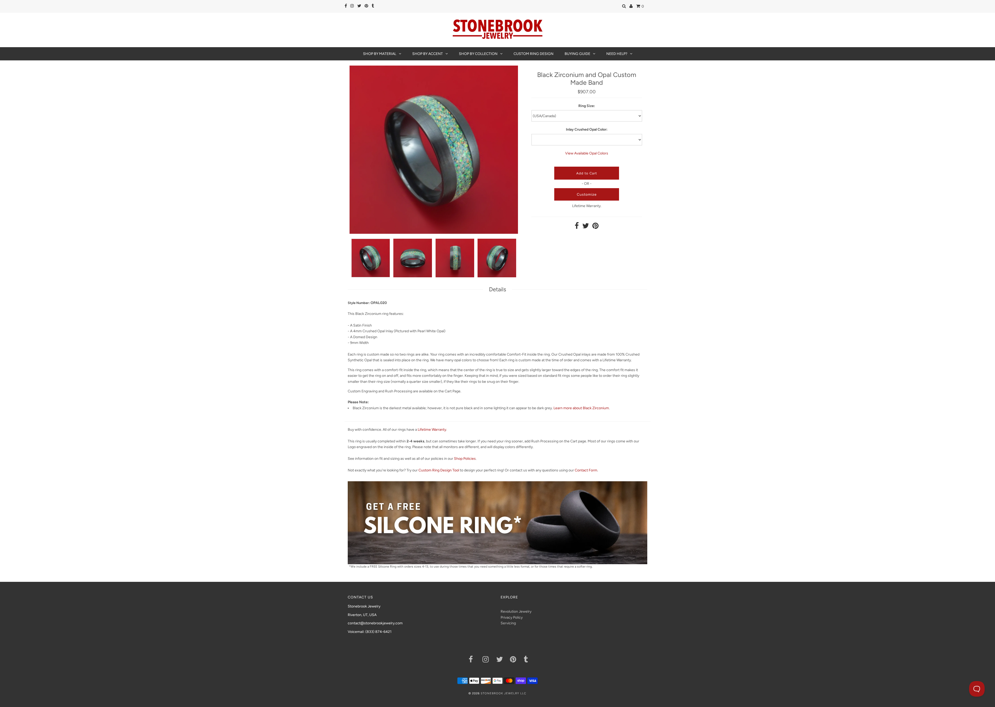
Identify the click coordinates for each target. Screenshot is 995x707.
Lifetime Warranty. (586, 206)
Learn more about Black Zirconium (581, 408)
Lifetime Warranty (432, 429)
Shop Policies (465, 458)
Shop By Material (379, 54)
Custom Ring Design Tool (438, 470)
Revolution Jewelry (516, 611)
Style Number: (359, 303)
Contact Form (586, 470)
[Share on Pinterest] (595, 227)
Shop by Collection (478, 54)
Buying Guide (577, 54)
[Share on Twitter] (585, 227)
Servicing (508, 623)
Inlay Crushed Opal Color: (586, 129)
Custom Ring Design (533, 54)
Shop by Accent (427, 54)
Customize (587, 194)
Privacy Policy (512, 617)
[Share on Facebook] (577, 227)
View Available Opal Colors (586, 153)
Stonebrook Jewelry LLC (503, 693)
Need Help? (616, 54)
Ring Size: (586, 106)
